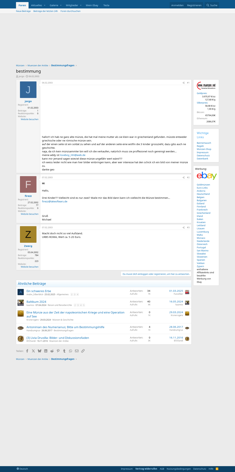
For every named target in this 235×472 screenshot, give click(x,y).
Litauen (201, 228)
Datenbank (202, 158)
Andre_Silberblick (34, 294)
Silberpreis (202, 102)
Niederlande (203, 241)
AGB (162, 468)
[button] (44, 5)
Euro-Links (202, 187)
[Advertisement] (117, 40)
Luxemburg (203, 231)
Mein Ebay (92, 5)
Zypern (200, 266)
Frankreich (202, 209)
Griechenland (203, 212)
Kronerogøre (32, 319)
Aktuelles (36, 5)
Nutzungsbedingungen (179, 468)
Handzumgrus (33, 330)
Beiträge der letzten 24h (45, 11)
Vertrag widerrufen (146, 468)
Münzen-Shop (204, 149)
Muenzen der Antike (59, 341)
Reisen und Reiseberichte (60, 305)
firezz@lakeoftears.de (54, 201)
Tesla (106, 5)
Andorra (201, 190)
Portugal (201, 247)
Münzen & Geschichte (62, 319)
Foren (22, 5)
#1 (188, 82)
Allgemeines (63, 294)
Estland (200, 203)
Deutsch (23, 468)
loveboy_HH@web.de (72, 155)
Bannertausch (204, 142)
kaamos (30, 305)
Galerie (54, 5)
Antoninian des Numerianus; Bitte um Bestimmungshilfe (65, 327)
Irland (200, 216)
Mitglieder (72, 5)
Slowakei (201, 253)
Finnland (201, 206)
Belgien (200, 197)
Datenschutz (203, 155)
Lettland (201, 225)
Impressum (203, 152)
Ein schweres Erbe (38, 291)
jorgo (21, 76)
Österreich (202, 244)
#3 (188, 227)
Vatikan (201, 263)
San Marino (203, 250)
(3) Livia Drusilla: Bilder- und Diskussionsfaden (57, 338)
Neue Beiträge (23, 11)
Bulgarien (202, 200)
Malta (200, 234)
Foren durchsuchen (71, 11)
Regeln (200, 146)
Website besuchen (29, 119)
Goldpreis (202, 93)
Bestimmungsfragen (63, 330)
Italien (200, 219)
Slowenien (202, 256)
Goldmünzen (203, 184)
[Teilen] (183, 83)
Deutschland (203, 193)
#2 (188, 177)
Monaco (201, 237)
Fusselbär (178, 293)
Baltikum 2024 (36, 302)
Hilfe (211, 468)
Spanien (201, 259)
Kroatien (201, 222)
